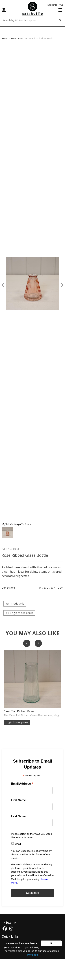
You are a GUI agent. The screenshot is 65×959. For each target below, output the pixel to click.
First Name (18, 800)
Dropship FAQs (55, 4)
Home (5, 38)
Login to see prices (16, 722)
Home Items (17, 38)
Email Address (22, 784)
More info (32, 954)
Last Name (18, 816)
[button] (26, 643)
